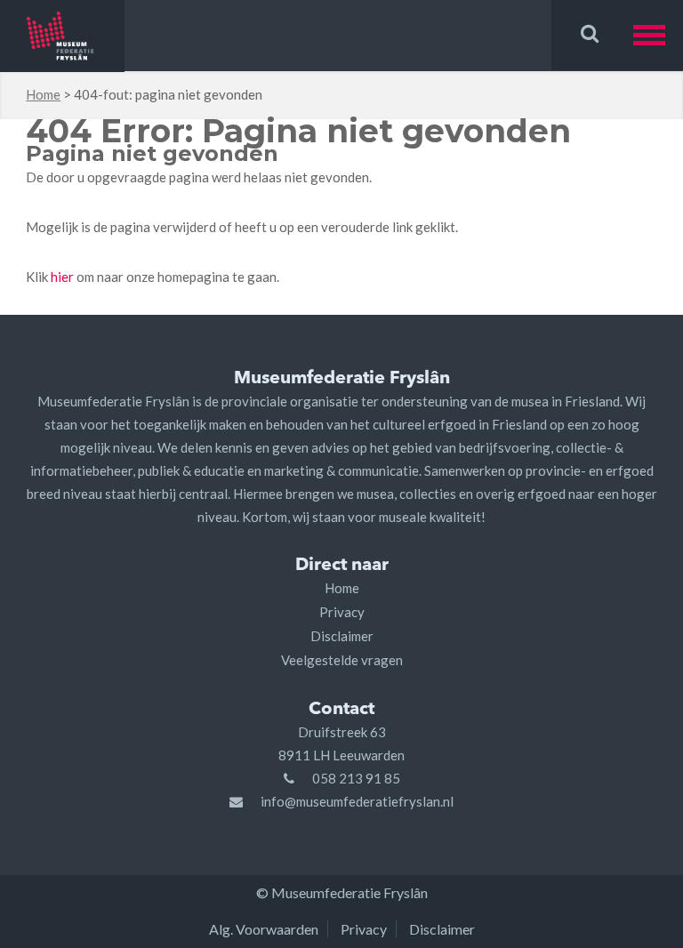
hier (62, 277)
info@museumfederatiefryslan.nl (357, 801)
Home (43, 94)
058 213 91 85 (356, 778)
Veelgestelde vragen (342, 660)
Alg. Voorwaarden (263, 928)
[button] (658, 35)
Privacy (342, 612)
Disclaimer (342, 636)
